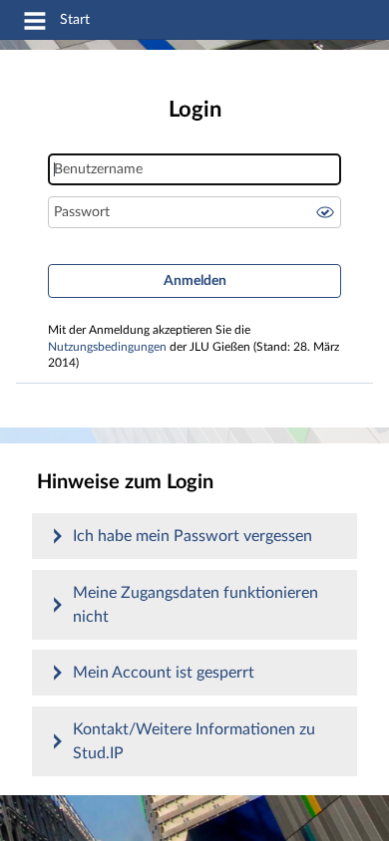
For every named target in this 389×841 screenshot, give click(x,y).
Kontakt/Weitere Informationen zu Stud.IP (194, 741)
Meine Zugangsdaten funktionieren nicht (195, 605)
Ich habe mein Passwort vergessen (192, 536)
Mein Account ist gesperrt (163, 673)
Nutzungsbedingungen (107, 347)
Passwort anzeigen (325, 212)
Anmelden (195, 281)
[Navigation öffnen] (35, 24)
